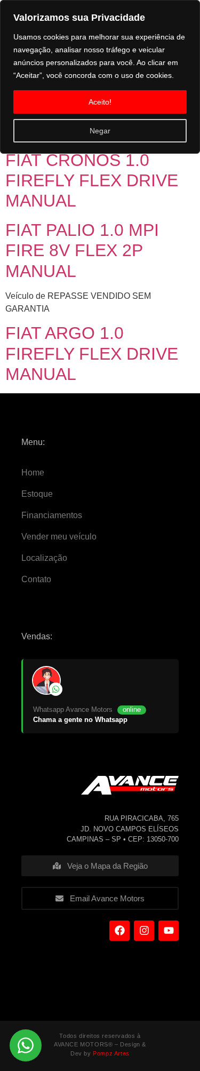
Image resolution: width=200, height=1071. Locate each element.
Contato (36, 579)
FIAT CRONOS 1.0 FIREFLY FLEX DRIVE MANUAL (91, 180)
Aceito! (100, 102)
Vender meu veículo (59, 536)
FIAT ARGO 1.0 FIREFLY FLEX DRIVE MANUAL (91, 353)
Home (32, 472)
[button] (26, 1045)
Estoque (37, 493)
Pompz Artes (111, 1053)
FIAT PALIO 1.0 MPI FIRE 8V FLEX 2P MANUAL (82, 250)
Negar (100, 130)
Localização (44, 557)
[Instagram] (144, 931)
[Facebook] (119, 931)
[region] (100, 77)
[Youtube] (168, 931)
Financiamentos (51, 515)
